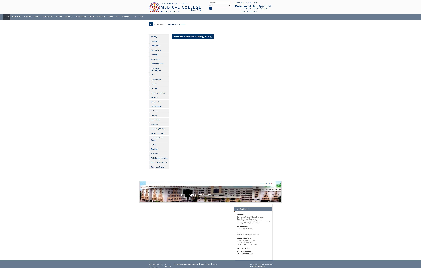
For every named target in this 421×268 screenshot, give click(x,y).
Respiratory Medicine (158, 129)
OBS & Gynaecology (158, 93)
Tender (91, 17)
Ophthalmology (156, 79)
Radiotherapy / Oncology (159, 158)
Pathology (154, 55)
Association (81, 17)
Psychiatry (154, 124)
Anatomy (154, 37)
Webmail (249, 2)
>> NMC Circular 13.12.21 (249, 11)
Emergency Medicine (158, 167)
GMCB (110, 17)
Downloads (239, 2)
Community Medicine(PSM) (156, 69)
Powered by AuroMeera (257, 266)
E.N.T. (153, 75)
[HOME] (151, 24)
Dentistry (154, 115)
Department (16, 17)
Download (101, 17)
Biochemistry (155, 46)
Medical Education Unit (159, 162)
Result (208, 264)
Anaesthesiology (156, 106)
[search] (210, 8)
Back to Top (265, 183)
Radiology (154, 111)
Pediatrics (154, 97)
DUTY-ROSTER (127, 17)
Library (59, 17)
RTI (136, 17)
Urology (153, 144)
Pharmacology (156, 50)
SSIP (141, 17)
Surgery (153, 84)
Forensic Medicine (157, 64)
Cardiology (154, 149)
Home (7, 17)
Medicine (154, 88)
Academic (27, 17)
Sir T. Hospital (48, 17)
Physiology (154, 41)
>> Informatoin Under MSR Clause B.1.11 (254, 8)
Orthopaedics (155, 102)
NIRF (255, 2)
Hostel (37, 17)
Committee (69, 17)
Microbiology (155, 59)
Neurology (154, 153)
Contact (215, 264)
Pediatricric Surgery (157, 133)
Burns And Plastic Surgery (157, 139)
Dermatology (155, 120)
